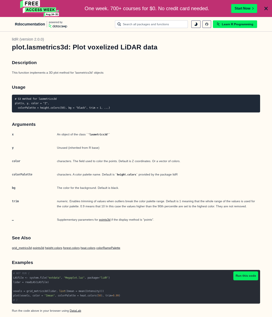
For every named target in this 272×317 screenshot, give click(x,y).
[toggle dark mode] (196, 24)
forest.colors (71, 248)
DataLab (75, 310)
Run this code (246, 275)
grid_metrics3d (22, 248)
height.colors (53, 248)
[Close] (266, 8)
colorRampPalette (108, 248)
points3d (104, 219)
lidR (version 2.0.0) (28, 39)
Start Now (242, 8)
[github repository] (206, 24)
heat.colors (88, 248)
